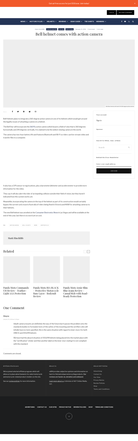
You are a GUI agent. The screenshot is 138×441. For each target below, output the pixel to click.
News (22, 21)
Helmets (51, 21)
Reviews (62, 21)
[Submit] (29, 111)
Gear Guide (75, 21)
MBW (36, 225)
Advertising (98, 371)
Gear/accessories (52, 29)
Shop (95, 386)
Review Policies (99, 383)
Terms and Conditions (102, 389)
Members (100, 21)
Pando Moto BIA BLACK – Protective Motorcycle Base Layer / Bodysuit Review (46, 292)
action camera (14, 225)
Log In (111, 12)
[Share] (12, 111)
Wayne (6, 316)
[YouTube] (125, 21)
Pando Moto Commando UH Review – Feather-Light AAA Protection (16, 290)
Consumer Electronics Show (46, 212)
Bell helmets (27, 225)
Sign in (99, 120)
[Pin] (23, 111)
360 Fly (33, 127)
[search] (129, 147)
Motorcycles (36, 21)
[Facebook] (121, 21)
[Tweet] (18, 111)
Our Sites (97, 377)
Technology (69, 29)
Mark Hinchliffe (39, 29)
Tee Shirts (89, 21)
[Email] (35, 111)
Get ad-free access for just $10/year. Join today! (69, 3)
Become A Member (125, 12)
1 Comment (91, 29)
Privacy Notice (99, 380)
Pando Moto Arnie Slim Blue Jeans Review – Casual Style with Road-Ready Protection (75, 292)
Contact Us (98, 374)
